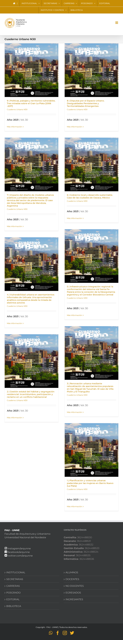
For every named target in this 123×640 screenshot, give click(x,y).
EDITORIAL (13, 599)
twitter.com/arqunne (20, 555)
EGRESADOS (73, 592)
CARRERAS (13, 585)
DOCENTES (72, 579)
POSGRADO (13, 592)
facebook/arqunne (19, 552)
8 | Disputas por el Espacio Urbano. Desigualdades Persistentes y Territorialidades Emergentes (85, 103)
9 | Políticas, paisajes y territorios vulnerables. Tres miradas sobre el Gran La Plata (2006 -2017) (31, 103)
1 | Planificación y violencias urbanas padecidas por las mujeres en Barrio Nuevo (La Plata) (90, 483)
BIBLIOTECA (13, 606)
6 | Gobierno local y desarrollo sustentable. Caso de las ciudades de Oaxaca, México (90, 196)
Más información (14, 127)
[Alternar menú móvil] (116, 22)
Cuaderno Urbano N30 (17, 109)
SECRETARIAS (14, 579)
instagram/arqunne (19, 548)
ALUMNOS (72, 572)
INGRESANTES (74, 599)
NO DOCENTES (75, 585)
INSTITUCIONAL (15, 572)
